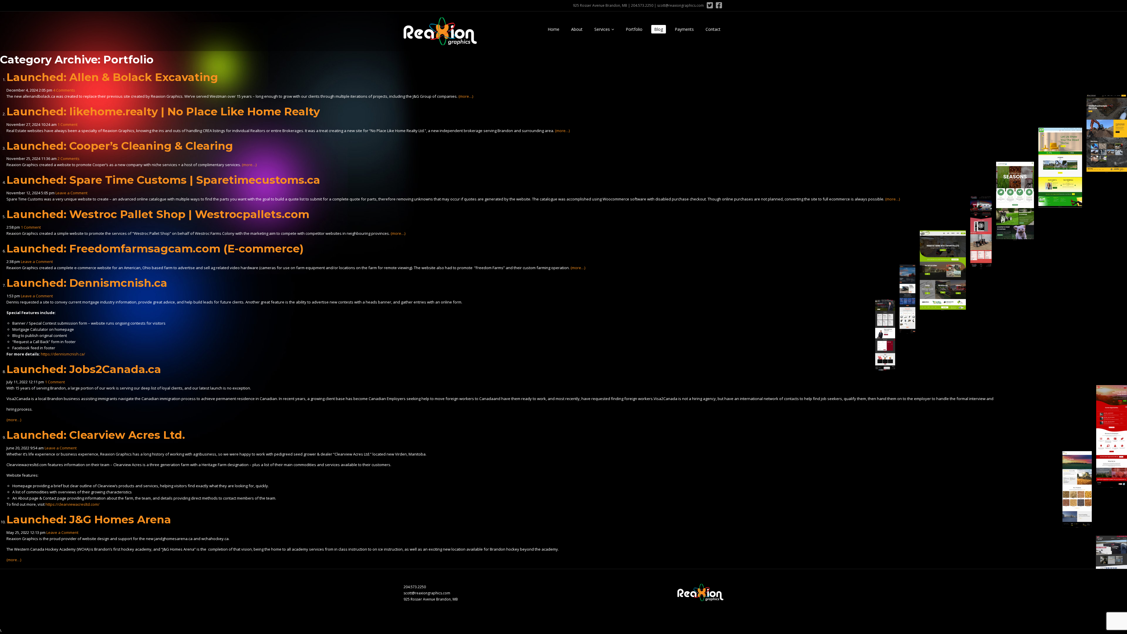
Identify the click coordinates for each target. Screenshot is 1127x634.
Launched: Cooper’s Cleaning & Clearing (119, 145)
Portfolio (634, 29)
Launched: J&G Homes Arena (88, 519)
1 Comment (67, 124)
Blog (658, 29)
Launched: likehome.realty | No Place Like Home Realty (163, 111)
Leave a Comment (71, 192)
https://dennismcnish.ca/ (63, 354)
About (577, 29)
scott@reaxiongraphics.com (680, 5)
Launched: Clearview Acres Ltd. (95, 434)
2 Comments (69, 158)
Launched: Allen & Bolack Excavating (112, 77)
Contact (713, 29)
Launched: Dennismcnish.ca (86, 282)
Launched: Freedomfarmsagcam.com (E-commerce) (155, 248)
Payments (684, 29)
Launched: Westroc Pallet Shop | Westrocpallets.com (157, 214)
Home (553, 29)
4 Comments (64, 90)
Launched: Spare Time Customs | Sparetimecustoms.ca (163, 179)
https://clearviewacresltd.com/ (72, 504)
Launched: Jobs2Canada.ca (83, 369)
